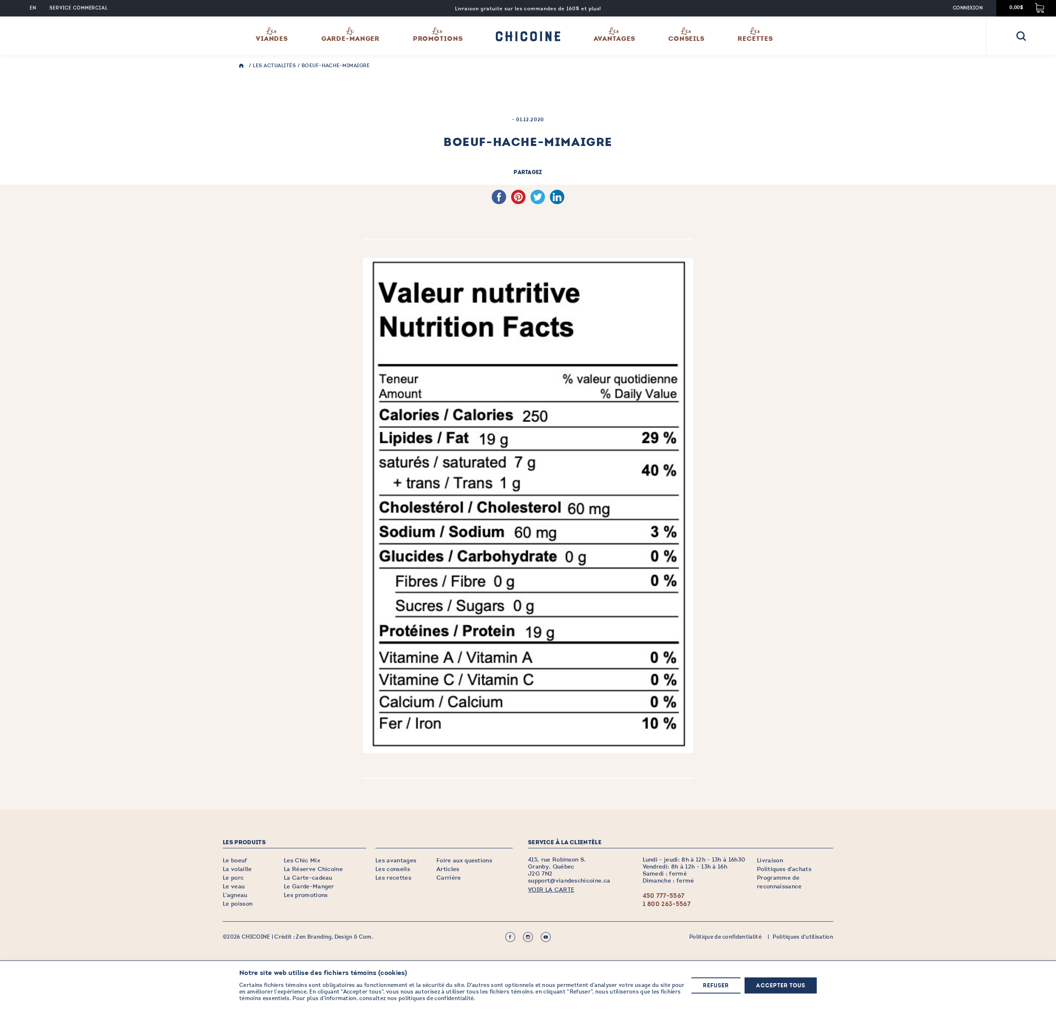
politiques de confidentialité (436, 998)
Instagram (528, 937)
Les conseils (392, 869)
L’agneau (235, 895)
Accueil (243, 65)
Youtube (546, 937)
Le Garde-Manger (309, 886)
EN (33, 8)
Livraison (770, 860)
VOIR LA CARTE (551, 889)
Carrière (448, 877)
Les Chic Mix (302, 860)
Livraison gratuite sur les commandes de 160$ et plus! (528, 9)
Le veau (234, 886)
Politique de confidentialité (725, 937)
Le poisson (237, 903)
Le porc (233, 877)
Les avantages (395, 860)
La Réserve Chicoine (313, 869)
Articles (448, 869)
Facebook (510, 937)
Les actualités (274, 65)
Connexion (968, 8)
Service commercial (79, 8)
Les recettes (393, 877)
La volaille (237, 869)
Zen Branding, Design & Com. (334, 937)
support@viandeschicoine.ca (569, 880)
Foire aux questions (464, 860)
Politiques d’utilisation (803, 937)
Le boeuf (235, 860)
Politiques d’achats (784, 869)
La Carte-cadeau (308, 877)
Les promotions (306, 895)
